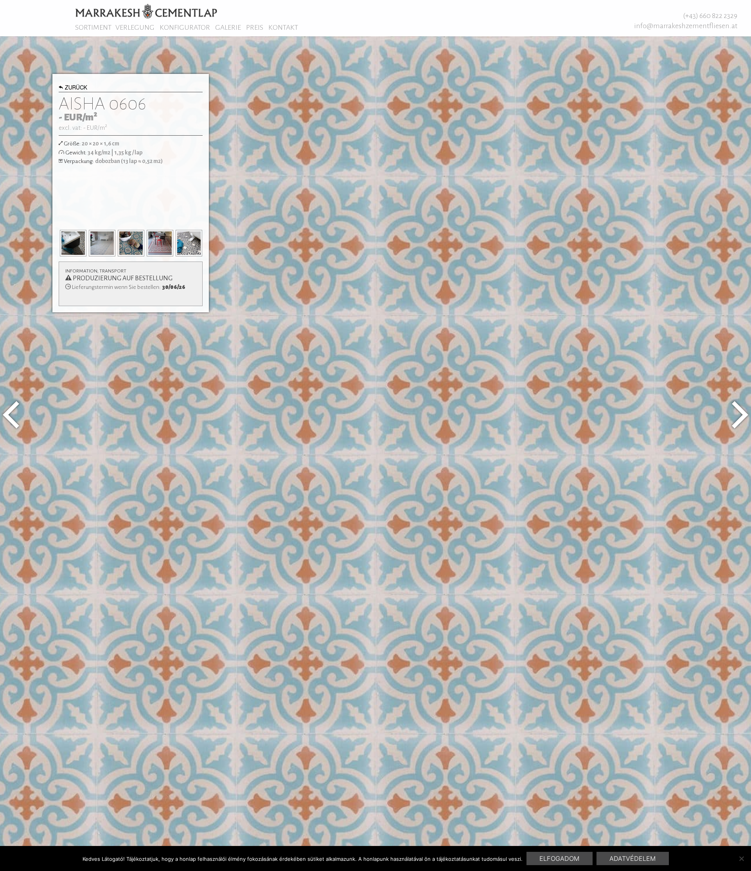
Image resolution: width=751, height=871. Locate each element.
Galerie (228, 27)
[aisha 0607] (740, 415)
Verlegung (135, 27)
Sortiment (93, 27)
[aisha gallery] (73, 243)
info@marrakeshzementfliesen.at (685, 26)
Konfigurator (185, 27)
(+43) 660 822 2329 (710, 16)
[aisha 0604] (11, 415)
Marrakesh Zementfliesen (146, 11)
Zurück (76, 88)
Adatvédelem (632, 858)
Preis (254, 27)
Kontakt (283, 27)
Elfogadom (559, 858)
